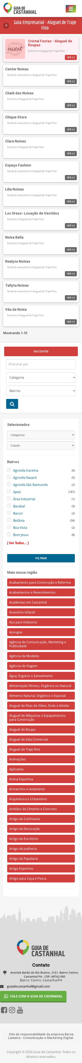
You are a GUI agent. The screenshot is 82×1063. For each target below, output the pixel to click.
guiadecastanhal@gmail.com (28, 986)
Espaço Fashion (18, 165)
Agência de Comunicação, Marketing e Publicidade (37, 644)
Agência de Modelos (24, 656)
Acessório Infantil (22, 612)
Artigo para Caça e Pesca (27, 878)
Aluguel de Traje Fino (52, 51)
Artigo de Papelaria (23, 858)
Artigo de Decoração (24, 829)
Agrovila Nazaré (25, 477)
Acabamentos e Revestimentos (32, 592)
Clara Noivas (15, 141)
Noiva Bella (14, 237)
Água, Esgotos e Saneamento (31, 676)
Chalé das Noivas (19, 93)
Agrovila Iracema (25, 470)
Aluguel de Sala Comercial (28, 739)
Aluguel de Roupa (22, 729)
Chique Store (16, 117)
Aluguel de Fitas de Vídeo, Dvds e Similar (39, 705)
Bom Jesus (21, 535)
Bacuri (18, 513)
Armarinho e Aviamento (27, 789)
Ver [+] (71, 57)
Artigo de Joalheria (23, 848)
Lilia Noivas (14, 189)
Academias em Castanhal (28, 602)
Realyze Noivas (17, 261)
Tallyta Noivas (17, 285)
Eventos (33, 51)
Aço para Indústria (23, 622)
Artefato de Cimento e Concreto (33, 809)
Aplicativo (16, 769)
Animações (17, 759)
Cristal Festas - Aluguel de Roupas (50, 43)
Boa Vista (20, 527)
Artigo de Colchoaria (24, 819)
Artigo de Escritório (23, 839)
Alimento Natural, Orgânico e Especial (37, 696)
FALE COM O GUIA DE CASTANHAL (36, 996)
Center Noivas (17, 69)
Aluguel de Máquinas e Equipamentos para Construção (37, 717)
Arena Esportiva (21, 779)
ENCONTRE (41, 351)
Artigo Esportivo (21, 868)
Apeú (17, 492)
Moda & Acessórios (18, 75)
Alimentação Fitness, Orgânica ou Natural (40, 686)
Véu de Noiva (16, 309)
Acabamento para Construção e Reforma (40, 582)
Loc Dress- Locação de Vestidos (32, 213)
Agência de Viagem (23, 666)
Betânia (18, 520)
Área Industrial (24, 499)
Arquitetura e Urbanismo (28, 799)
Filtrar (41, 558)
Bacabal (19, 506)
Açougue (15, 632)
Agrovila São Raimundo (30, 485)
